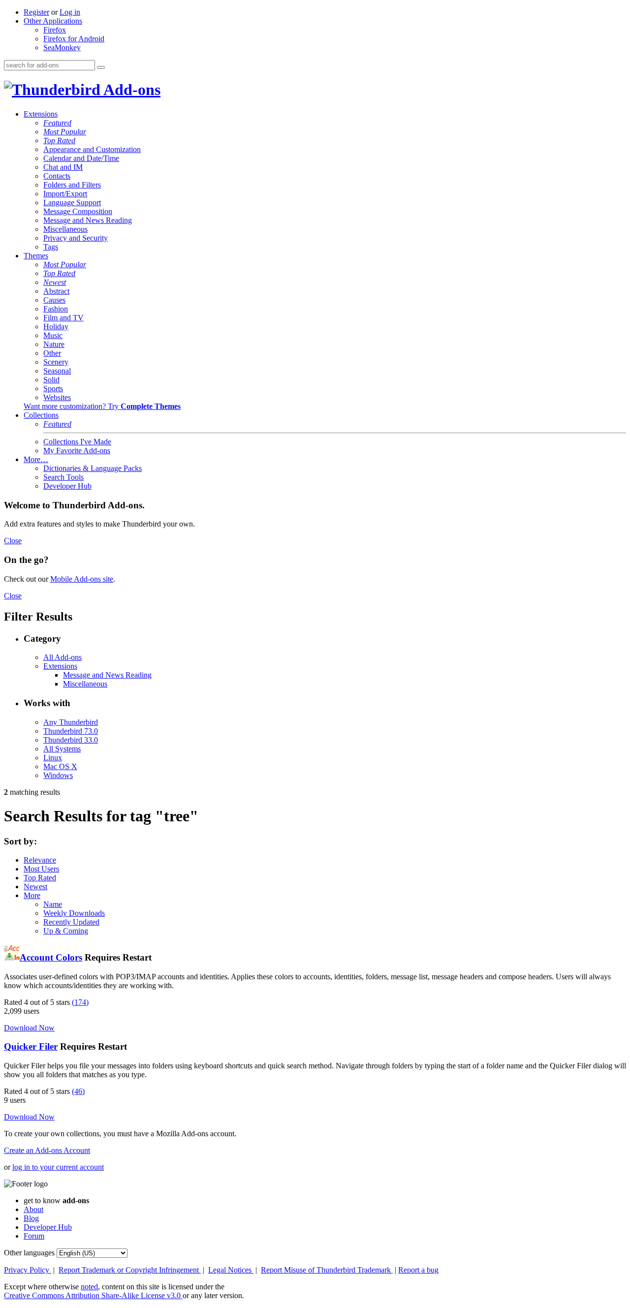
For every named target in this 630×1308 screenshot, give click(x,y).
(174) (80, 1002)
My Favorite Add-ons (76, 450)
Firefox (54, 30)
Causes (54, 300)
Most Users (41, 869)
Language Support (72, 202)
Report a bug (418, 1270)
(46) (78, 1091)
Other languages (29, 1252)
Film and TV (63, 317)
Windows (58, 775)
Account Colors (51, 957)
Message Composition (77, 211)
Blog (31, 1218)
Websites (57, 397)
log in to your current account (58, 1167)
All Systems (62, 749)
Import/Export (65, 193)
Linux (52, 757)
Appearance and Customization (92, 149)
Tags (50, 247)
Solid (51, 379)
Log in (70, 12)
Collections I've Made (77, 441)
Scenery (55, 362)
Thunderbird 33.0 (70, 740)
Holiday (55, 326)
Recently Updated (71, 922)
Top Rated (59, 140)
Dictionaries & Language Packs (92, 468)
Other (52, 353)
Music (53, 335)
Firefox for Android (73, 38)
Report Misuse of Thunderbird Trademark (327, 1270)
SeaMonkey (62, 47)
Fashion (55, 309)
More (32, 895)
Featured (57, 123)
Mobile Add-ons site (81, 579)
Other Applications (53, 21)
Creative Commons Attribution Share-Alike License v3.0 (93, 1295)
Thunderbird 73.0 (70, 731)
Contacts (56, 176)
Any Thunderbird (70, 722)
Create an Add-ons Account (47, 1150)
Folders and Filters (72, 185)
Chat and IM (63, 167)
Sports (53, 388)
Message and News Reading (87, 220)
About (33, 1209)
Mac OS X (60, 766)
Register (36, 12)
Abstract (56, 291)
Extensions (41, 114)
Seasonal (57, 371)
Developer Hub (67, 486)
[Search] (101, 67)
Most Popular (64, 131)
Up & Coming (65, 931)
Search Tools (63, 477)
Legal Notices (230, 1270)
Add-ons (130, 89)
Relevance (40, 860)
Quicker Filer (31, 1046)
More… (36, 459)
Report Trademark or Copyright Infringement (130, 1270)
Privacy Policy (27, 1270)
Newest (54, 282)
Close (13, 540)
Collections (41, 415)
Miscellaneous (65, 229)
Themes (36, 255)
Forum (34, 1236)
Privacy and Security (75, 238)
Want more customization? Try (102, 406)
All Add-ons (62, 657)
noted (89, 1286)
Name (52, 904)
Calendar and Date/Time (81, 158)
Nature (53, 344)
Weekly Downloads (74, 913)
